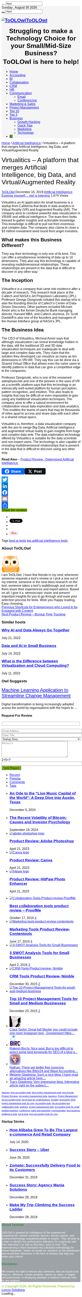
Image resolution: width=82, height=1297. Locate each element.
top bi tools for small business (36, 1100)
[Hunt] (3, 4)
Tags (13, 785)
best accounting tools (21, 1092)
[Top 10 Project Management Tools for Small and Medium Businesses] (45, 991)
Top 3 (13, 114)
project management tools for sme (18, 1103)
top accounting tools (11, 1100)
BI (11, 78)
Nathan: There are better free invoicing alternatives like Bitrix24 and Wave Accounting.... (44, 1069)
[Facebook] (41, 492)
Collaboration (19, 82)
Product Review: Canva (31, 860)
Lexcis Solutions (13, 1290)
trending (55, 1100)
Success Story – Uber (29, 1150)
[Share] (41, 505)
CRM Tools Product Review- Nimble (42, 976)
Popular (15, 778)
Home (14, 71)
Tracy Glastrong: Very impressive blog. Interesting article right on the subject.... (44, 1083)
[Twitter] (41, 479)
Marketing (24, 129)
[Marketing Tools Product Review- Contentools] (41, 921)
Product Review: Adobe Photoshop (42, 841)
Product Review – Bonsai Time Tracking (33, 614)
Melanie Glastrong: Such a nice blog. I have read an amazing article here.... (44, 1076)
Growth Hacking (29, 122)
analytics (24, 1107)
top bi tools (23, 1114)
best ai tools (17, 540)
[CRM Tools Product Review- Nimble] (36, 968)
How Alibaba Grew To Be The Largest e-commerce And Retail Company (43, 1132)
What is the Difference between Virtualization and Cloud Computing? (35, 663)
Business (16, 118)
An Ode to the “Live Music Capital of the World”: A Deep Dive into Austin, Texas (43, 797)
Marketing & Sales (22, 104)
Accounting (17, 75)
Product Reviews (10, 1096)
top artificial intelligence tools (47, 540)
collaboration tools (10, 1107)
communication (58, 1110)
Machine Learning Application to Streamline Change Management (36, 692)
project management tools (41, 1107)
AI (11, 136)
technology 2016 (67, 1100)
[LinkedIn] (41, 486)
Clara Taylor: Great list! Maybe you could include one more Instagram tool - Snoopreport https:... (44, 1031)
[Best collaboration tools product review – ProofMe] (43, 898)
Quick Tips (25, 125)
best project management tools (47, 1092)
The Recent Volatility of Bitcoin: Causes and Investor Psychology (40, 820)
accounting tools (43, 1103)
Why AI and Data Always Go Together (35, 630)
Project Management (24, 107)
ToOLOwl (9, 192)
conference (24, 1110)
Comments (17, 782)
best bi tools (68, 1092)
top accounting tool (61, 1103)
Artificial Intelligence (26, 143)
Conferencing (27, 100)
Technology (26, 132)
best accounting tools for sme (43, 1114)
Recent (15, 775)
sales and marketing (41, 1110)
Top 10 (14, 111)
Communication (21, 93)
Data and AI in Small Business (29, 646)
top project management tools (33, 1096)
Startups (6, 1092)
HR (12, 89)
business (52, 1096)
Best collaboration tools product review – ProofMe (39, 908)
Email (22, 96)
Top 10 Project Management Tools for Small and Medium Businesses (44, 1001)
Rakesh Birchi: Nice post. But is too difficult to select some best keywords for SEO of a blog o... (43, 1050)
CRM (13, 86)
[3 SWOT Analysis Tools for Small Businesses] (44, 945)
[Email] (41, 499)
